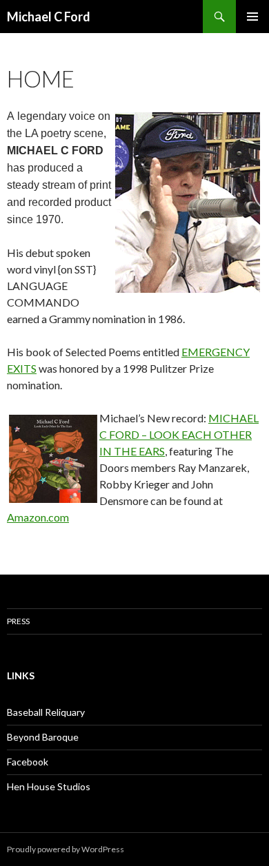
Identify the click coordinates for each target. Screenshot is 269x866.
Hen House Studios (48, 786)
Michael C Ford (48, 16)
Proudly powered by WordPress (65, 849)
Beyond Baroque (43, 737)
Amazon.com (38, 517)
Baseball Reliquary (46, 712)
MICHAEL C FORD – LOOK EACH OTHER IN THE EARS (179, 434)
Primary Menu (252, 16)
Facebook (27, 761)
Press (18, 621)
